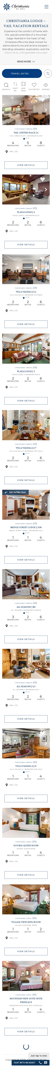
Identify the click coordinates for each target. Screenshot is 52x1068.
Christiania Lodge (23, 842)
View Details (26, 165)
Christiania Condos (23, 129)
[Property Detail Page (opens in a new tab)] (26, 110)
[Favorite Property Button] (43, 100)
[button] (6, 110)
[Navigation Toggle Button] (46, 7)
